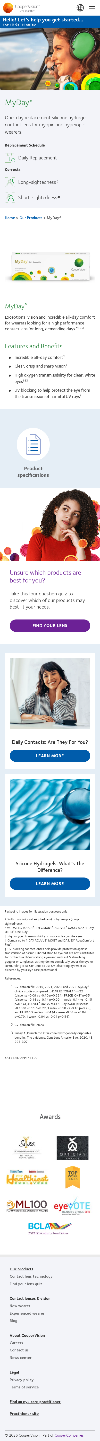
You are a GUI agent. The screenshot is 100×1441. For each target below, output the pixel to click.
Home (10, 217)
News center (21, 1357)
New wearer (20, 1305)
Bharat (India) (80, 8)
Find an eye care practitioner (35, 1401)
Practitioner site (24, 1413)
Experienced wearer (27, 1313)
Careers (16, 1342)
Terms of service (24, 1387)
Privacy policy (22, 1379)
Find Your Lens (50, 625)
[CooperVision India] (50, 7)
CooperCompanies (69, 1435)
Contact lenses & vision (30, 1298)
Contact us (19, 1350)
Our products (21, 1269)
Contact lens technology (31, 1276)
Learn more (50, 755)
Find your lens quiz (26, 1284)
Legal (14, 1372)
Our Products (30, 217)
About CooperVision (27, 1335)
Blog (13, 1320)
